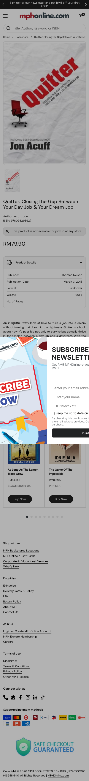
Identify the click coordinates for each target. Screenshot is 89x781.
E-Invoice (9, 585)
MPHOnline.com (58, 775)
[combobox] (44, 28)
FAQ (5, 596)
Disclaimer (10, 661)
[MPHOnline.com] (44, 16)
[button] (81, 16)
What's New (11, 566)
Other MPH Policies (16, 677)
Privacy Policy (12, 671)
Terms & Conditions (16, 666)
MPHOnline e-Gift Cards (19, 556)
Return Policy (12, 601)
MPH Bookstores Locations (21, 550)
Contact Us (10, 612)
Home (6, 37)
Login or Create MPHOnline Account (27, 631)
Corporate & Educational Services (25, 561)
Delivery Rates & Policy (18, 591)
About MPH (10, 607)
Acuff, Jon (21, 216)
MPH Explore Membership (20, 636)
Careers (8, 642)
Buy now (20, 499)
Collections (22, 37)
